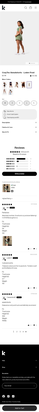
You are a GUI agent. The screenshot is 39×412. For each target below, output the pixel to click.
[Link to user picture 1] (7, 241)
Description (6, 122)
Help (3, 360)
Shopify (18, 401)
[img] (33, 76)
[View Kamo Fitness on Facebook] (3, 396)
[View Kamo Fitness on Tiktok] (13, 396)
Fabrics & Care (7, 127)
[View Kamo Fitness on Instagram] (8, 396)
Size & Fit (5, 132)
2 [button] (16, 332)
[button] (10, 159)
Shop (3, 367)
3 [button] (20, 332)
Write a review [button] (19, 174)
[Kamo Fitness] (3, 7)
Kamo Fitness (8, 401)
